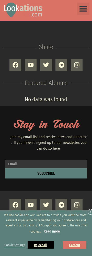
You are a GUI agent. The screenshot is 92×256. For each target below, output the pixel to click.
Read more (52, 231)
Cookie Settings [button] (14, 245)
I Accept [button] (74, 245)
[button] (83, 9)
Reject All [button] (40, 245)
